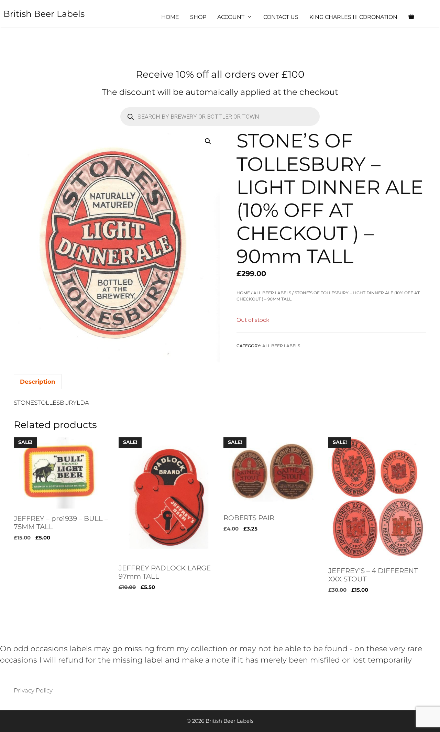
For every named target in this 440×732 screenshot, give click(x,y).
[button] (208, 141)
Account (230, 17)
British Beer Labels (44, 14)
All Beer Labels (272, 292)
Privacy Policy (33, 690)
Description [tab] (37, 381)
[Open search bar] (431, 17)
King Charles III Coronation (353, 17)
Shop (198, 17)
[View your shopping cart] (411, 17)
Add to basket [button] (34, 604)
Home (170, 17)
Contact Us (280, 17)
